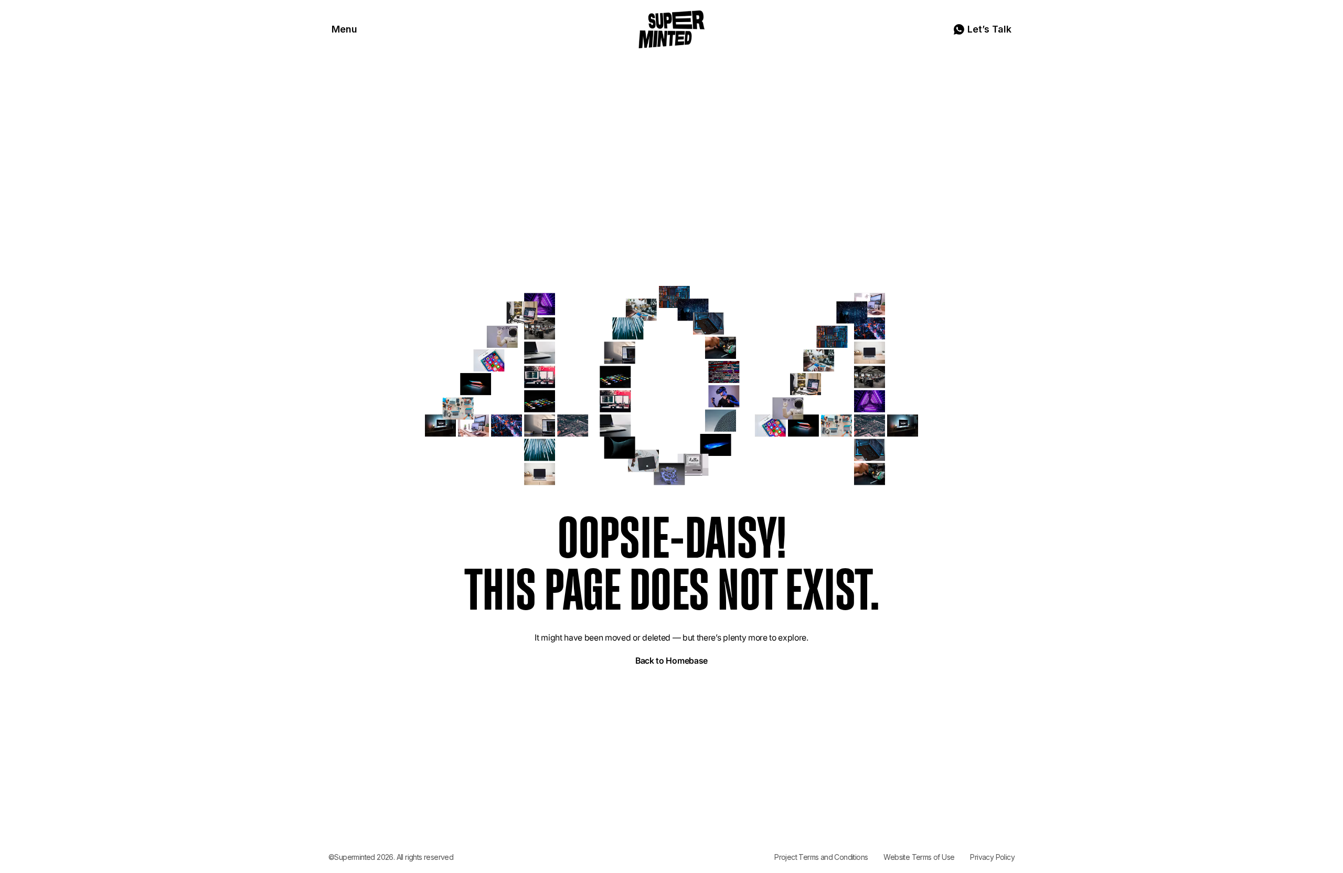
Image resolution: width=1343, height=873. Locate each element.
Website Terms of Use (918, 857)
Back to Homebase (671, 660)
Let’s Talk (989, 29)
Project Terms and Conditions (821, 857)
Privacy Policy (992, 857)
